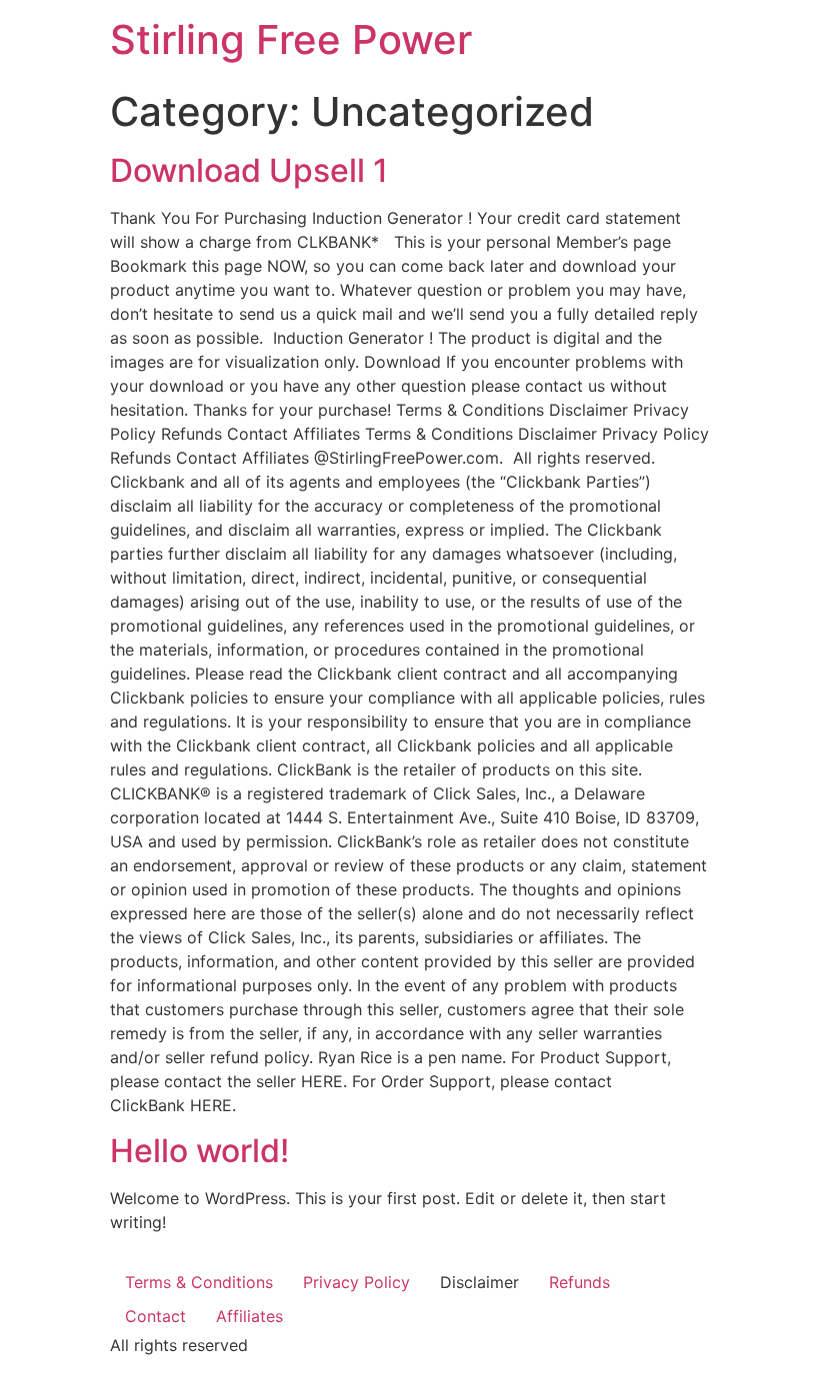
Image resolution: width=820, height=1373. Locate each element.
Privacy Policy (356, 1282)
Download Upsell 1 (249, 170)
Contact (155, 1316)
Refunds (579, 1282)
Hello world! (199, 1150)
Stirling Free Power (291, 39)
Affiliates (249, 1316)
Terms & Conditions (199, 1282)
